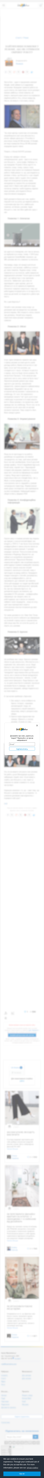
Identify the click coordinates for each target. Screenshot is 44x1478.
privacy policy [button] (32, 1468)
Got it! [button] (22, 1474)
